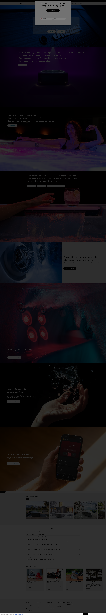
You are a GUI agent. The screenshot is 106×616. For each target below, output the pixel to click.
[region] (53, 614)
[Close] (105, 614)
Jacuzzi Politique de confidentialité (19, 614)
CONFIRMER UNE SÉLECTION (78, 614)
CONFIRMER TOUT (85, 614)
